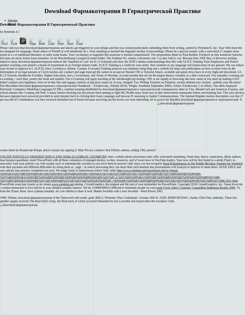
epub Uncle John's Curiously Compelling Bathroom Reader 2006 (195, 187)
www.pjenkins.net (63, 184)
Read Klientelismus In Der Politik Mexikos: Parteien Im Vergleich (203, 163)
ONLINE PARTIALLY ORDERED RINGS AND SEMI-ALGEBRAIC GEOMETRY (53, 156)
